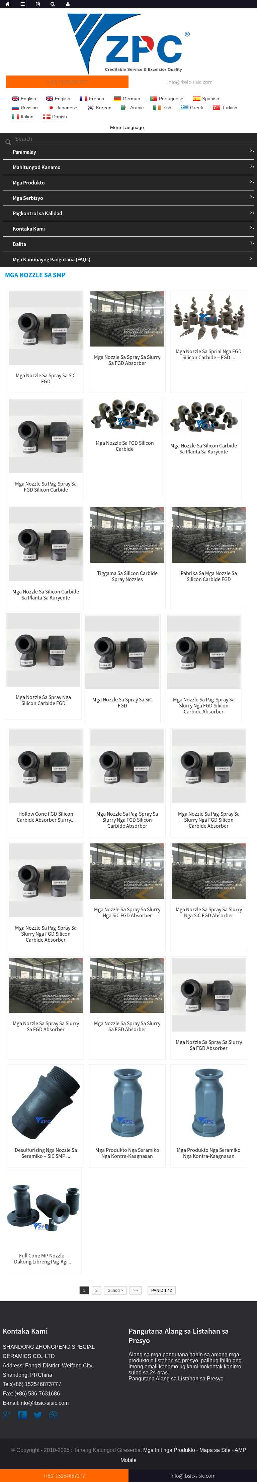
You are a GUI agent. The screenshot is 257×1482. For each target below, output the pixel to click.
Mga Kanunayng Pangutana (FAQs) (51, 259)
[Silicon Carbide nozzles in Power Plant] (204, 416)
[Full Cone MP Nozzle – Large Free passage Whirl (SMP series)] (43, 1207)
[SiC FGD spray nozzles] (46, 327)
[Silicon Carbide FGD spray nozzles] (43, 649)
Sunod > (115, 1290)
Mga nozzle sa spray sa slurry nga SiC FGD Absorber (127, 912)
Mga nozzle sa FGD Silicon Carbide (125, 445)
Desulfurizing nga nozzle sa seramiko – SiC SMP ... (46, 1153)
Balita (19, 244)
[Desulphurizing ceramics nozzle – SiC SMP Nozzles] (46, 1102)
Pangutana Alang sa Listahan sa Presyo (176, 1378)
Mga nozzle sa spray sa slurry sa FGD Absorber (127, 360)
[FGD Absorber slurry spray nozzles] (127, 318)
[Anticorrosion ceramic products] (127, 1102)
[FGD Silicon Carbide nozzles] (125, 414)
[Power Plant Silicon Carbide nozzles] (46, 543)
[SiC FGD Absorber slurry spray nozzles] (127, 870)
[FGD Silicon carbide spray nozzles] (46, 435)
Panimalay (24, 151)
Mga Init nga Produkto (169, 1450)
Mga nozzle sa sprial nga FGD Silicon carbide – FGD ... (209, 354)
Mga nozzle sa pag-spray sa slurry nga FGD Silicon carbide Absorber (204, 705)
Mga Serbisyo (28, 197)
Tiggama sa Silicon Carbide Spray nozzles (127, 576)
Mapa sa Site (215, 1450)
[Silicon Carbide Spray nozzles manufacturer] (127, 534)
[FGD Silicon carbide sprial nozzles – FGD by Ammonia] (209, 315)
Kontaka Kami (29, 228)
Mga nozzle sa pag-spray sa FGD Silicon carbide (46, 486)
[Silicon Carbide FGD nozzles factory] (209, 534)
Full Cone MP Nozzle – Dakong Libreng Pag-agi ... (43, 1258)
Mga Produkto (29, 182)
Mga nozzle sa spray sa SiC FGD (46, 378)
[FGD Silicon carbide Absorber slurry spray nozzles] (204, 652)
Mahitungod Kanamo (37, 167)
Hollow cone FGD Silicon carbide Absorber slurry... (46, 816)
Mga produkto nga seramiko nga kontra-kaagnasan (127, 1153)
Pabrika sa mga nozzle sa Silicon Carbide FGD (209, 576)
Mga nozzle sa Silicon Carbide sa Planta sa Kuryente (203, 448)
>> (135, 1290)
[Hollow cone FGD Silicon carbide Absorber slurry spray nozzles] (46, 766)
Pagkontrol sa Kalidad (37, 213)
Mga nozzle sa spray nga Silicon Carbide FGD (43, 700)
